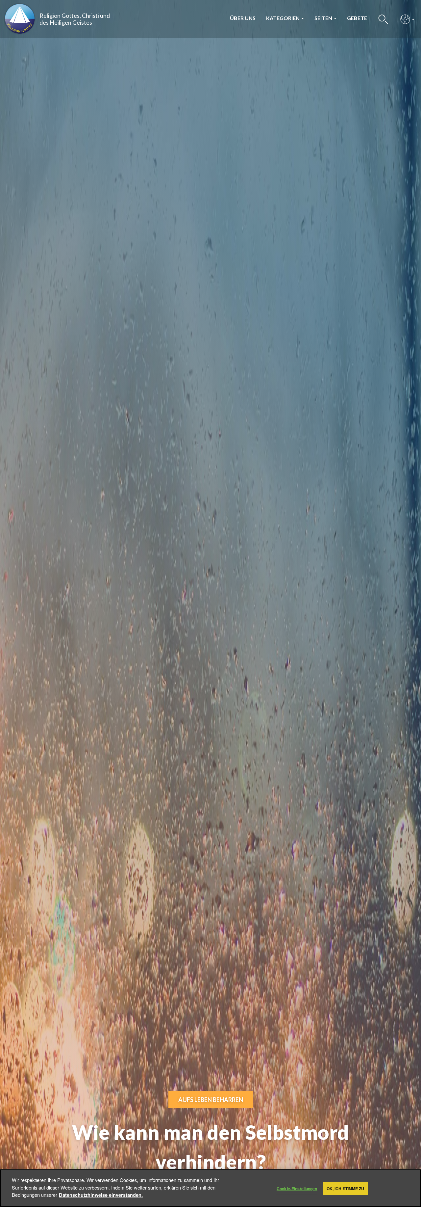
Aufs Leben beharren (210, 1099)
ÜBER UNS (243, 18)
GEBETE (357, 18)
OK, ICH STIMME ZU (345, 1188)
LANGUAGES (405, 19)
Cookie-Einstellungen (297, 1188)
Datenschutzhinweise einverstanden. (101, 1194)
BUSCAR (383, 19)
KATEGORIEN (283, 18)
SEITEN (323, 18)
